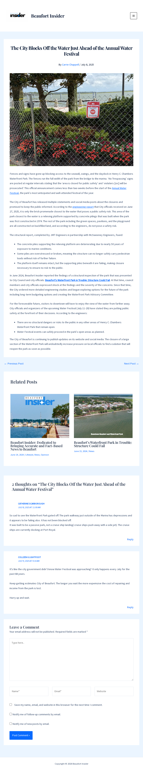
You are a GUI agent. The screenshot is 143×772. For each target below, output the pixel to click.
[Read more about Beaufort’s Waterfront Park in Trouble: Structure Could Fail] (103, 415)
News (37, 454)
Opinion (45, 454)
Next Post (131, 363)
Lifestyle (29, 454)
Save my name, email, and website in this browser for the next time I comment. (58, 705)
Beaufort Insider (47, 16)
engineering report (83, 206)
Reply (130, 539)
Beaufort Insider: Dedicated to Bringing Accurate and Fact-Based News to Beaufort (36, 445)
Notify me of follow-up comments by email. (36, 714)
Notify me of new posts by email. (30, 724)
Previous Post (13, 363)
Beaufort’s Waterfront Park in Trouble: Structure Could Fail (103, 444)
